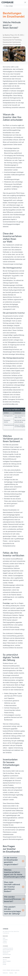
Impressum (11, 972)
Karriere (4, 962)
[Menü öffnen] (25, 2)
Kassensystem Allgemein (11, 37)
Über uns (5, 959)
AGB (16, 972)
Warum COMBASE (7, 961)
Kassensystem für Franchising (12, 40)
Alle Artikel (9, 6)
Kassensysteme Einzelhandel (12, 45)
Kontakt (4, 964)
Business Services (6, 951)
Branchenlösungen (7, 954)
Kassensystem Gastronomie (11, 42)
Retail (4, 938)
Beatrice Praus (9, 35)
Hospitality (5, 939)
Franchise (5, 942)
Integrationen (5, 952)
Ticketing (5, 941)
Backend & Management (8, 949)
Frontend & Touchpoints (8, 948)
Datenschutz (5, 972)
